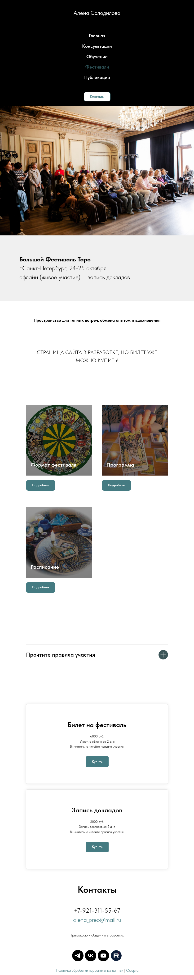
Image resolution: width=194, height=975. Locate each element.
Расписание (45, 567)
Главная (97, 36)
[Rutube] (116, 955)
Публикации (97, 77)
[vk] (90, 955)
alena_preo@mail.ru (97, 919)
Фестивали (97, 67)
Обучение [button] (97, 56)
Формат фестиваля (53, 465)
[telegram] (78, 955)
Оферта (132, 970)
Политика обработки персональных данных (89, 970)
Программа (120, 465)
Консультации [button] (97, 46)
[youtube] (103, 955)
